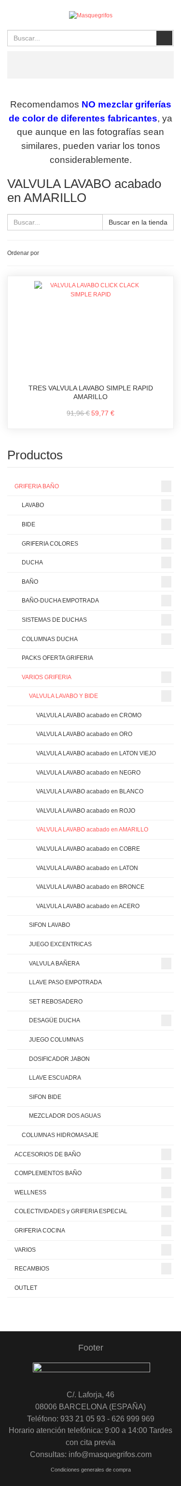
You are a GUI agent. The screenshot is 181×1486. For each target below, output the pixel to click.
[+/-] (48, 253)
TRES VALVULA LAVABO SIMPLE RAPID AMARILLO (90, 392)
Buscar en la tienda (138, 222)
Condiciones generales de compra (91, 1470)
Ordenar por (23, 253)
